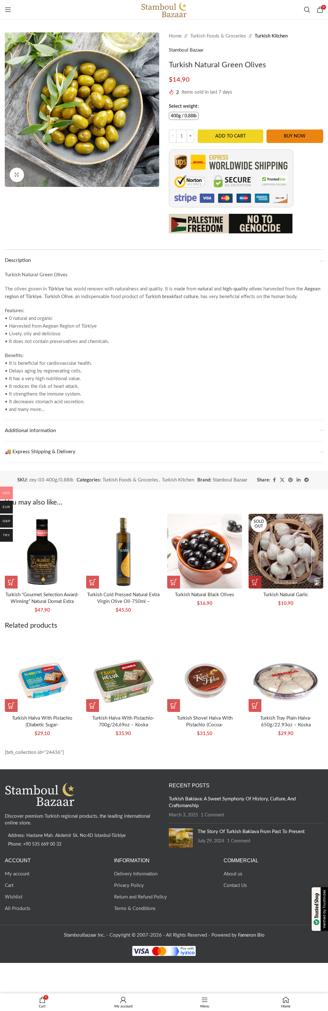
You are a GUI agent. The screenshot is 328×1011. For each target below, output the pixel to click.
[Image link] (40, 794)
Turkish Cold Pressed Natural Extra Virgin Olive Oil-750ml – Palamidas (123, 601)
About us (233, 874)
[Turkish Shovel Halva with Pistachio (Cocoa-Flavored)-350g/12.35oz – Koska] (204, 674)
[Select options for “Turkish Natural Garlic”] (255, 582)
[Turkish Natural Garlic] (286, 551)
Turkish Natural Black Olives (204, 594)
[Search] (307, 9)
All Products (17, 908)
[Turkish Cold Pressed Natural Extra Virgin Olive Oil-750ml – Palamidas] (123, 551)
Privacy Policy (129, 885)
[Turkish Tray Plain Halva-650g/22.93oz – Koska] (286, 674)
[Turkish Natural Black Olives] (204, 551)
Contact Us (235, 885)
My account (17, 874)
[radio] (184, 116)
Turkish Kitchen (271, 36)
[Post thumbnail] (181, 838)
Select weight (183, 106)
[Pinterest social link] (290, 480)
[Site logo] (164, 9)
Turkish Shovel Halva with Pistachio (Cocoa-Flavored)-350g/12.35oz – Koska (204, 725)
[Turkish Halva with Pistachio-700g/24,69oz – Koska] (123, 674)
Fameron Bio (251, 935)
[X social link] (282, 480)
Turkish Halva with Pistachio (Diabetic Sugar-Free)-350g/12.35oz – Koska (42, 725)
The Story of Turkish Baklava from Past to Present (251, 831)
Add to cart (230, 136)
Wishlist (13, 897)
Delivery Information (136, 874)
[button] (11, 582)
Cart (9, 885)
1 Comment (212, 815)
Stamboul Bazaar (186, 50)
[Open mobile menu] (8, 9)
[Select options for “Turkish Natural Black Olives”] (173, 582)
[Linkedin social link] (298, 480)
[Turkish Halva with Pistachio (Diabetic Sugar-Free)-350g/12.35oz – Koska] (42, 674)
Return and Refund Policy (140, 897)
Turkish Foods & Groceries (218, 36)
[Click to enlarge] (17, 175)
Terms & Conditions (135, 908)
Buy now (295, 136)
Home (175, 36)
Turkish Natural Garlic (285, 594)
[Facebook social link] (274, 480)
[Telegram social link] (306, 480)
